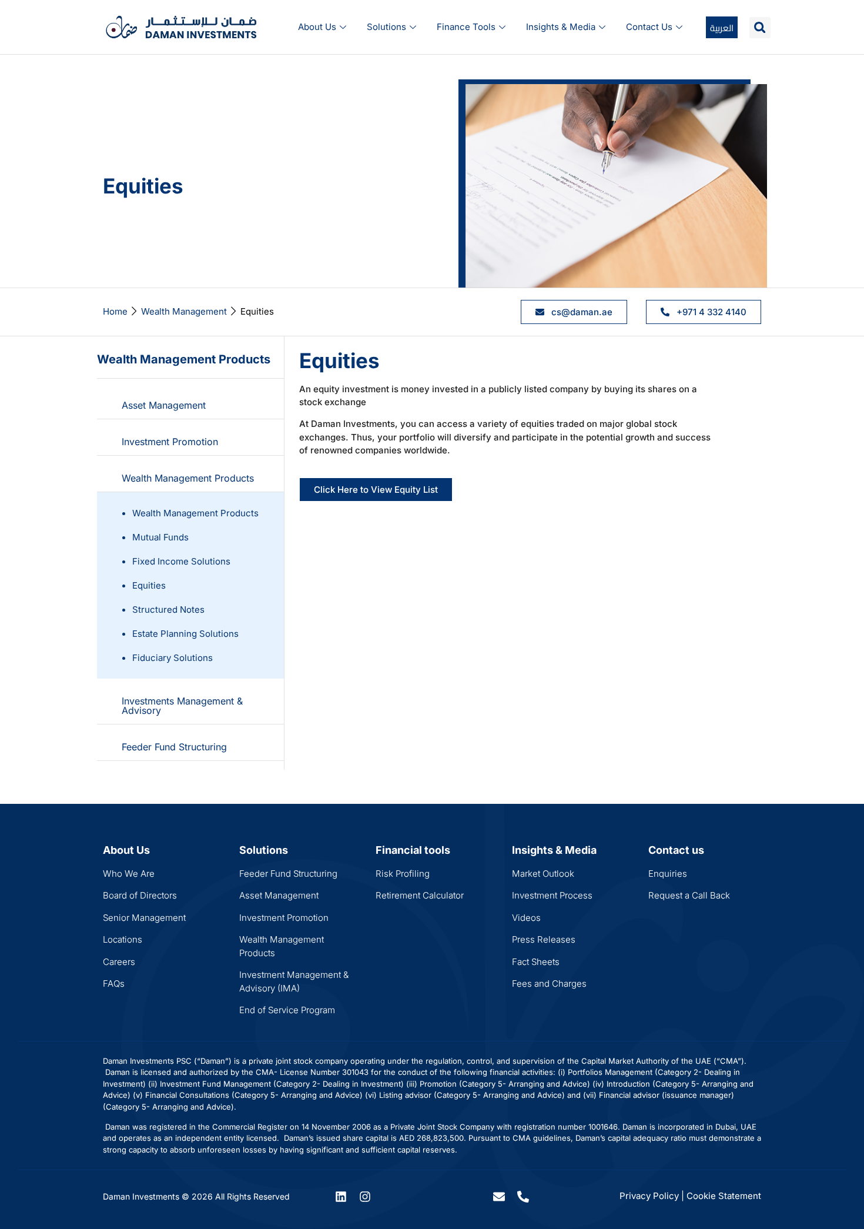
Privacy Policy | (651, 1195)
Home (115, 311)
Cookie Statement (723, 1195)
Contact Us (649, 26)
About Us (317, 26)
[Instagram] (365, 1196)
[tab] (190, 405)
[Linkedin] (340, 1196)
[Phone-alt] (523, 1196)
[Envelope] (499, 1196)
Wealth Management (184, 311)
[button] (760, 27)
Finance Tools (466, 26)
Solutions (386, 26)
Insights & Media (560, 26)
